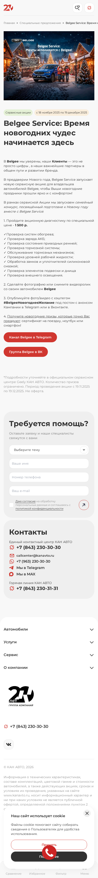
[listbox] (49, 450)
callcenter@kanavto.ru (35, 556)
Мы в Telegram (30, 568)
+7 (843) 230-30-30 (38, 547)
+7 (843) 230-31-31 (37, 588)
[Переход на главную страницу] (8, 8)
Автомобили (16, 629)
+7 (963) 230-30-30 (33, 561)
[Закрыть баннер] (87, 813)
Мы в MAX (25, 574)
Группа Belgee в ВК (25, 352)
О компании (16, 667)
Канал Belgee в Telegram (30, 337)
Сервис (11, 655)
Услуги (10, 642)
